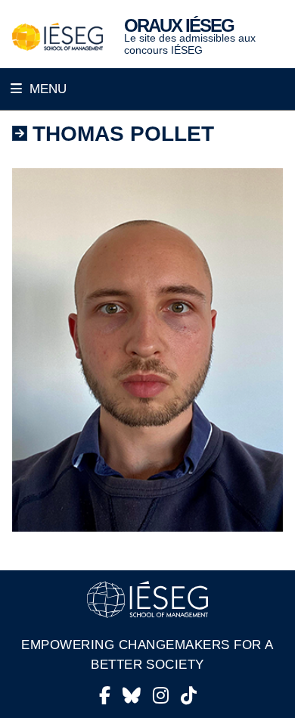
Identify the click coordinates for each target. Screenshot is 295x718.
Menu (46, 89)
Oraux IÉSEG (179, 25)
